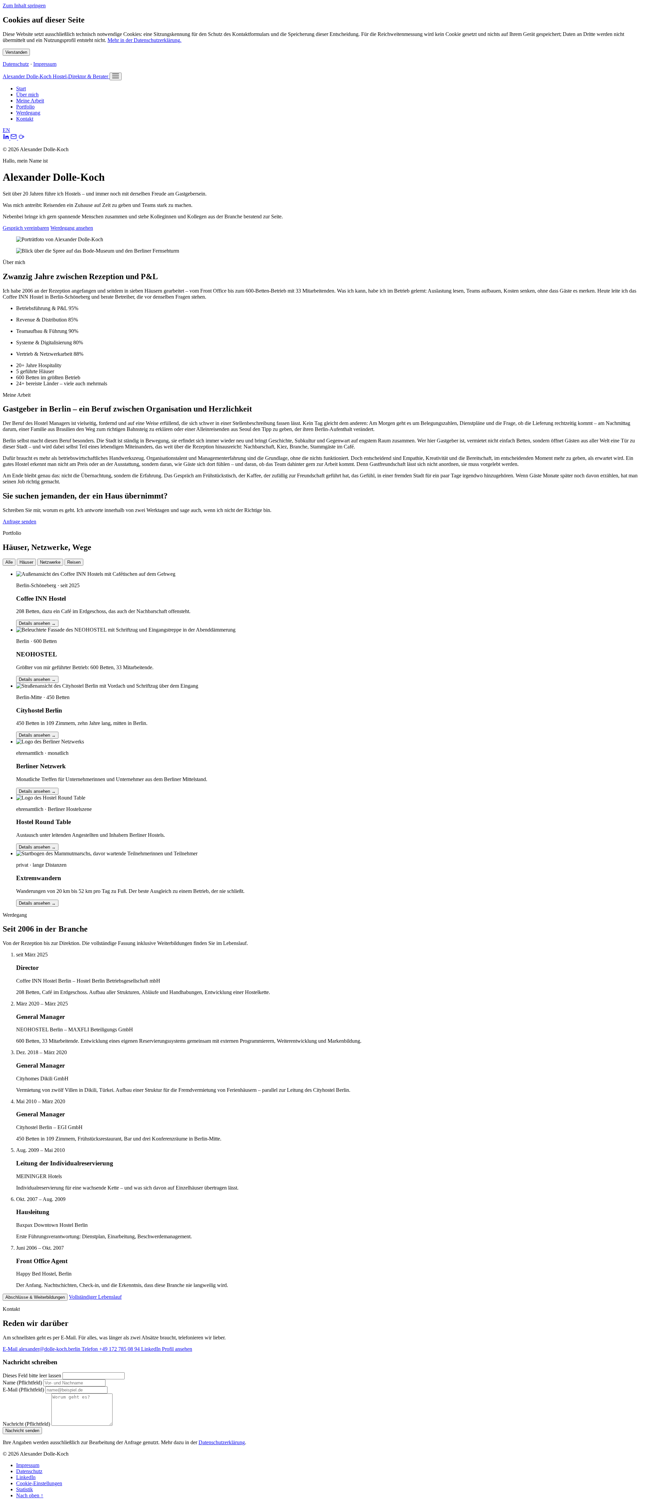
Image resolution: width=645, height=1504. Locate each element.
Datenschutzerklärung (222, 1442)
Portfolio (25, 107)
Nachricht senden (22, 1430)
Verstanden (16, 52)
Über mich (27, 94)
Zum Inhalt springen (24, 5)
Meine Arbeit (30, 100)
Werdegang (28, 113)
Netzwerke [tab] (50, 562)
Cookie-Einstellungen (39, 1483)
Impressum (44, 64)
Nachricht (26, 1424)
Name (22, 1382)
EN (6, 130)
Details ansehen (37, 623)
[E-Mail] (14, 138)
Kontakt (24, 119)
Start (21, 88)
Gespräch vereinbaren (26, 228)
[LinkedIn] (6, 138)
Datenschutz (16, 64)
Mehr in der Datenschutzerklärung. (144, 40)
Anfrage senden (19, 521)
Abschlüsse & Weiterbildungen (35, 1297)
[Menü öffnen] (116, 76)
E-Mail (23, 1389)
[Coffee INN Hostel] (21, 138)
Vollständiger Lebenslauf (95, 1297)
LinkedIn (26, 1477)
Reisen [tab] (74, 562)
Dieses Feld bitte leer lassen (32, 1375)
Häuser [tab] (26, 562)
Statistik (24, 1489)
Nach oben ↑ (29, 1495)
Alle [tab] (9, 562)
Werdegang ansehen (71, 228)
